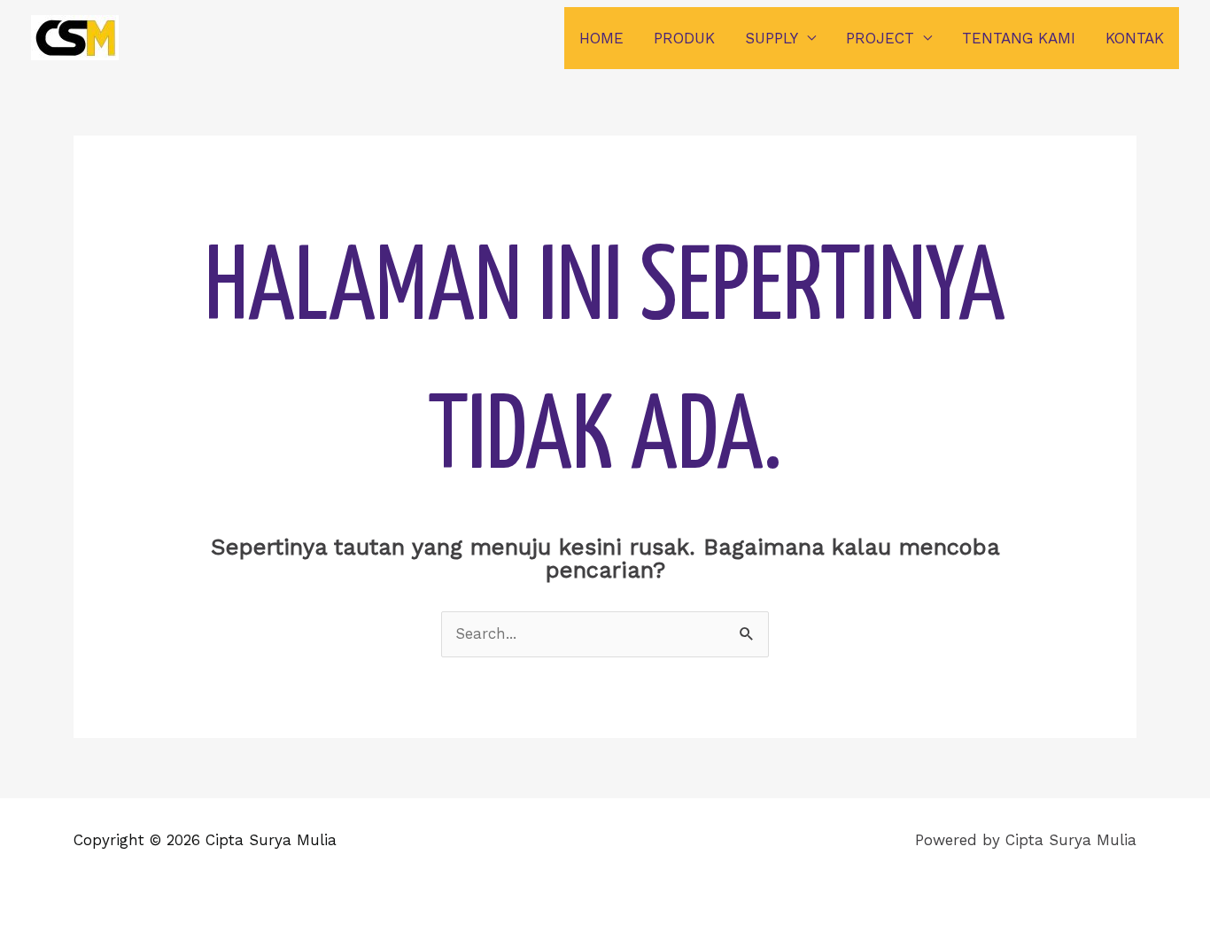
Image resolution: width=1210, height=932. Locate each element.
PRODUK (684, 38)
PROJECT (880, 38)
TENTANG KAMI (1018, 38)
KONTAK (1134, 38)
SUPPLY (771, 38)
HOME (601, 38)
